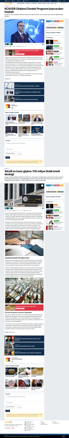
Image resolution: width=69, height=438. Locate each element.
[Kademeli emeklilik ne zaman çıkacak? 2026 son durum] (11, 383)
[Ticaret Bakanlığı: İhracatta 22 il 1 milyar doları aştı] (24, 383)
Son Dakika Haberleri (30, 429)
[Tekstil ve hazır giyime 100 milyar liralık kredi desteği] (24, 195)
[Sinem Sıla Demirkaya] (8, 359)
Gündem (39, 3)
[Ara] (62, 3)
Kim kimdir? (56, 51)
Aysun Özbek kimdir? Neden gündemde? (58, 53)
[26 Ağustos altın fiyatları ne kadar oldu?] (37, 371)
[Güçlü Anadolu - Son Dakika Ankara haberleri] (8, 3)
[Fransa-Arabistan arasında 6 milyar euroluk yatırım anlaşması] (37, 383)
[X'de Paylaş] (8, 44)
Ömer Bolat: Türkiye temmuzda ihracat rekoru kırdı (10, 135)
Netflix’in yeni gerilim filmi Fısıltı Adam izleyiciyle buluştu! (58, 48)
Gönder (7, 157)
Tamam (64, 436)
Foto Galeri (8, 1)
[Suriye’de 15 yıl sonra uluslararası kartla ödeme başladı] (24, 129)
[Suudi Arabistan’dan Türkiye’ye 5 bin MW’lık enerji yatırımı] (11, 117)
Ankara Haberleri (20, 3)
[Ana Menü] (64, 3)
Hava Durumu (28, 423)
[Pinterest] (9, 428)
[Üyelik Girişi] (64, 1)
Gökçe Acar (8, 46)
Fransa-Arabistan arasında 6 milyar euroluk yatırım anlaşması (37, 388)
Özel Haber (27, 3)
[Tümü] (63, 37)
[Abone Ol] (43, 44)
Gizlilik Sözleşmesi (44, 424)
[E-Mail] (12, 108)
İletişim (54, 421)
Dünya (52, 3)
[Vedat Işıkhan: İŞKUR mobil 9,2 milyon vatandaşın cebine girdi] (37, 117)
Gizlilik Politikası (56, 423)
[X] (7, 428)
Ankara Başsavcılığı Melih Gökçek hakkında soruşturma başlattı (58, 43)
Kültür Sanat (56, 56)
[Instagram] (11, 428)
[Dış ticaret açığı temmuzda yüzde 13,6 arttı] (24, 117)
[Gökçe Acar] (8, 106)
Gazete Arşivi (26, 1)
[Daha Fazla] (12, 44)
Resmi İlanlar (34, 3)
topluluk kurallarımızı (15, 161)
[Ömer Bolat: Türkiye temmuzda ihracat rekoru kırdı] (11, 129)
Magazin (55, 226)
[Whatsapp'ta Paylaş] (10, 44)
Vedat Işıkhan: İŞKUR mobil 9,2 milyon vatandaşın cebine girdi (37, 123)
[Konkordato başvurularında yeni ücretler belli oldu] (11, 371)
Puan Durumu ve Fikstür (30, 426)
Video (14, 1)
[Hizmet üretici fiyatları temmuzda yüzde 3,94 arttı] (37, 129)
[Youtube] (13, 428)
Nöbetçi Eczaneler (29, 421)
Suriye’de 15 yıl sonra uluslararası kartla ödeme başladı (23, 135)
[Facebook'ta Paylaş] (5, 44)
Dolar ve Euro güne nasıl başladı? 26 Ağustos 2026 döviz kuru (23, 376)
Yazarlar (19, 1)
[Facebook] (5, 428)
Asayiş (48, 3)
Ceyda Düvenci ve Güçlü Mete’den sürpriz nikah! (58, 64)
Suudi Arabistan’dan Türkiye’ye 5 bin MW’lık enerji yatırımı (11, 123)
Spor (55, 3)
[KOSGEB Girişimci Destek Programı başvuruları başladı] (24, 31)
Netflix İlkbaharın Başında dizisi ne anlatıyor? (59, 59)
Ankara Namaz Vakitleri (30, 424)
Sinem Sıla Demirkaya (9, 210)
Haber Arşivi (28, 430)
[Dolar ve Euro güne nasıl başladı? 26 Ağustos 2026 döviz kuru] (24, 371)
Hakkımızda (43, 423)
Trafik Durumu (28, 425)
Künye (42, 421)
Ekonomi (44, 3)
